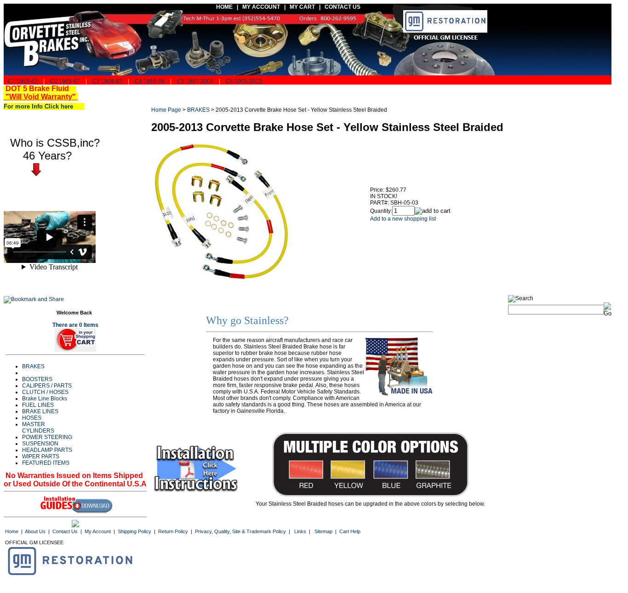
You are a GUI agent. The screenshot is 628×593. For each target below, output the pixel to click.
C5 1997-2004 (195, 81)
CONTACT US (343, 7)
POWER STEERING (47, 437)
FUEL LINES (38, 405)
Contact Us (65, 531)
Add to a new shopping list (403, 219)
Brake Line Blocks (44, 398)
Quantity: (381, 211)
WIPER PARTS (40, 456)
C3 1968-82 (107, 81)
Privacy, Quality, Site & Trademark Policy (240, 531)
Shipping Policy (134, 531)
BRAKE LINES (40, 411)
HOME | (225, 7)
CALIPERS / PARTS (47, 385)
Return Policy (173, 531)
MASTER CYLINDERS (38, 427)
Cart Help (349, 531)
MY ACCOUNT (261, 7)
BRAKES (33, 366)
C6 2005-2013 (244, 81)
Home (11, 531)
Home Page (166, 110)
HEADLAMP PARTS (47, 450)
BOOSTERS (37, 379)
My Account (98, 531)
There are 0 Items (75, 325)
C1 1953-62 (22, 81)
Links (300, 531)
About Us (35, 531)
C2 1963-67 (65, 81)
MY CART (304, 7)
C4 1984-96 (150, 81)
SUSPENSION (40, 443)
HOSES (31, 418)
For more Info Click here (42, 106)
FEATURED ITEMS (45, 463)
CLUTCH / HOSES (45, 392)
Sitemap (323, 531)
